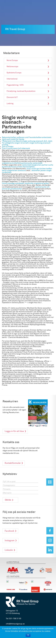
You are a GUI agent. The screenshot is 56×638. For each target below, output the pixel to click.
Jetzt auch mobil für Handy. (13, 139)
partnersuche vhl (42, 187)
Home (4, 183)
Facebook (9, 531)
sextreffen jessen (39, 170)
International (12, 79)
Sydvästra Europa (14, 73)
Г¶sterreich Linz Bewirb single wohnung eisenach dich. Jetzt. (27, 141)
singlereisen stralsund (16, 170)
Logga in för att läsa (14, 431)
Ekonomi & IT (12, 97)
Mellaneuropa (12, 66)
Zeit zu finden (7, 147)
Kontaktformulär (13, 463)
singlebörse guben (41, 183)
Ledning (10, 103)
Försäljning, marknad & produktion (21, 91)
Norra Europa (12, 60)
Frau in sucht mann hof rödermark (16, 148)
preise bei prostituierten (12, 189)
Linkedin (9, 550)
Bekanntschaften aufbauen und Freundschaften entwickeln (26, 137)
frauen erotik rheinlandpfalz (23, 167)
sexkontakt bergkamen (31, 165)
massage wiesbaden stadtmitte (20, 183)
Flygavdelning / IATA (15, 85)
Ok (28, 635)
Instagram (9, 540)
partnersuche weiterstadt (31, 163)
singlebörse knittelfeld (11, 163)
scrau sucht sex (32, 169)
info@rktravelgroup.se (15, 624)
